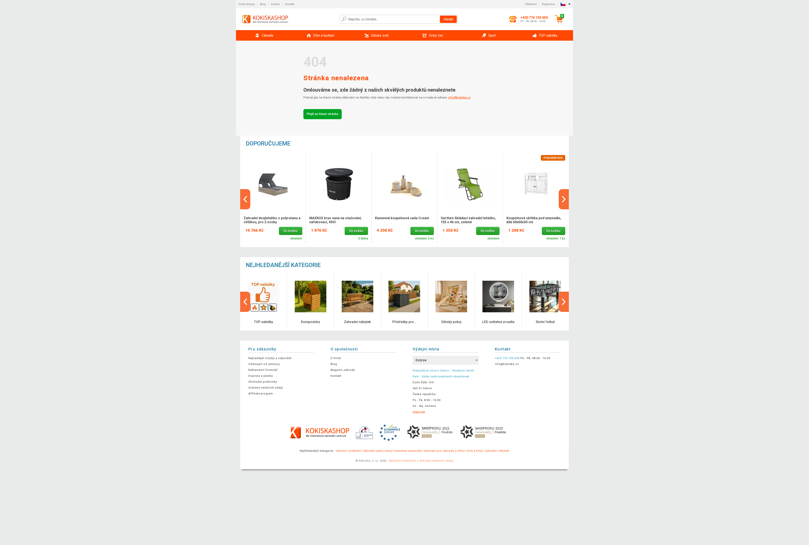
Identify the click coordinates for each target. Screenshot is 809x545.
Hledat (448, 19)
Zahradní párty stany (377, 450)
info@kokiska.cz (459, 97)
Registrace (548, 4)
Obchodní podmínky (262, 381)
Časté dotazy (247, 4)
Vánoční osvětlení (348, 450)
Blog (263, 4)
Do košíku (290, 231)
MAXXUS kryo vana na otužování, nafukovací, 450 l (335, 220)
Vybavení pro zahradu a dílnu (444, 450)
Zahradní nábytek (497, 450)
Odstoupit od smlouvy (264, 364)
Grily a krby (474, 450)
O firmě (336, 358)
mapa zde (419, 411)
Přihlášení (531, 4)
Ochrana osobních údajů (265, 387)
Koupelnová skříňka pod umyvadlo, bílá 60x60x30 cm (533, 220)
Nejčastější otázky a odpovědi (270, 358)
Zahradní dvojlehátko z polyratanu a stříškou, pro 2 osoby (272, 220)
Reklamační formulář (263, 369)
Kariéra (275, 4)
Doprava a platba (260, 375)
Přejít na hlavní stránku (322, 114)
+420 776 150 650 (507, 358)
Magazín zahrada (343, 369)
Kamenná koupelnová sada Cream (402, 218)
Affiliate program (260, 393)
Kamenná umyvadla (407, 450)
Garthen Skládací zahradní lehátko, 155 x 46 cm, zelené (468, 220)
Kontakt (289, 4)
